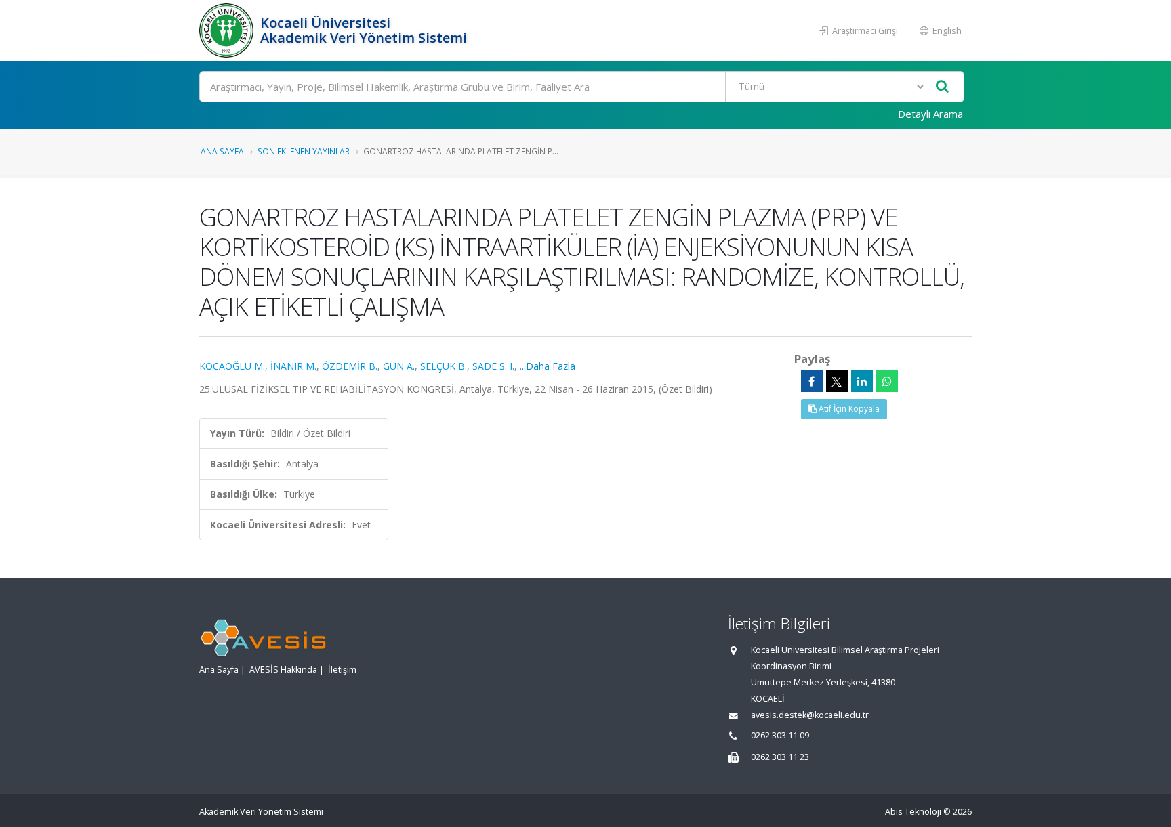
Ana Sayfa (222, 151)
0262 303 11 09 (780, 735)
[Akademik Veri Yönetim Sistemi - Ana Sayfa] (228, 30)
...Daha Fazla (547, 366)
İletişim (342, 669)
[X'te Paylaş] (837, 381)
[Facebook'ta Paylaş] (812, 381)
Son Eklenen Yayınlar (304, 151)
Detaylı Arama (930, 114)
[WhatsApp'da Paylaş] (887, 381)
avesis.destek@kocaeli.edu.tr (810, 715)
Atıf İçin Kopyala (848, 409)
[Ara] (942, 87)
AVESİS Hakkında (283, 669)
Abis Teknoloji (913, 812)
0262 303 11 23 (780, 757)
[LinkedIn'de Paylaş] (862, 381)
